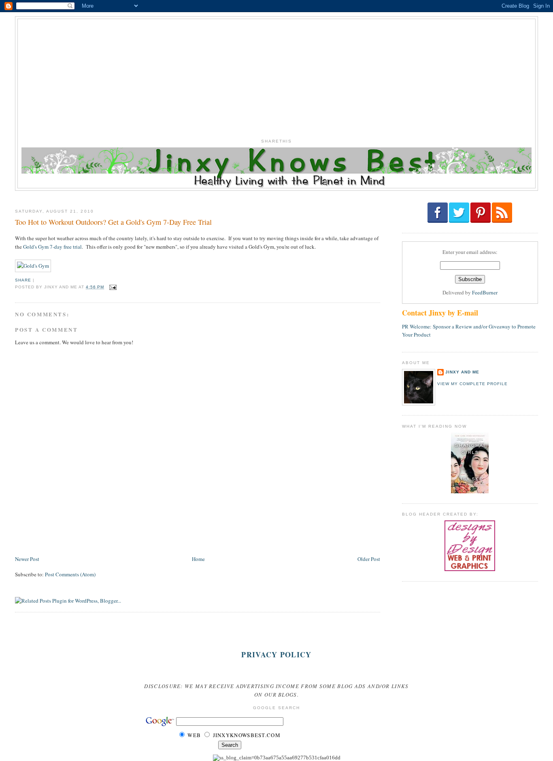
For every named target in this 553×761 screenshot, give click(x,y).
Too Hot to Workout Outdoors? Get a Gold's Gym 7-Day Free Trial (113, 222)
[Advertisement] (276, 75)
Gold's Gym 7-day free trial (52, 246)
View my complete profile (472, 384)
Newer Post (27, 559)
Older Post (368, 559)
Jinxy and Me (462, 372)
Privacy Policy (276, 654)
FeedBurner (485, 292)
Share (23, 280)
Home (198, 559)
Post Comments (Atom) (70, 574)
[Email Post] (112, 287)
